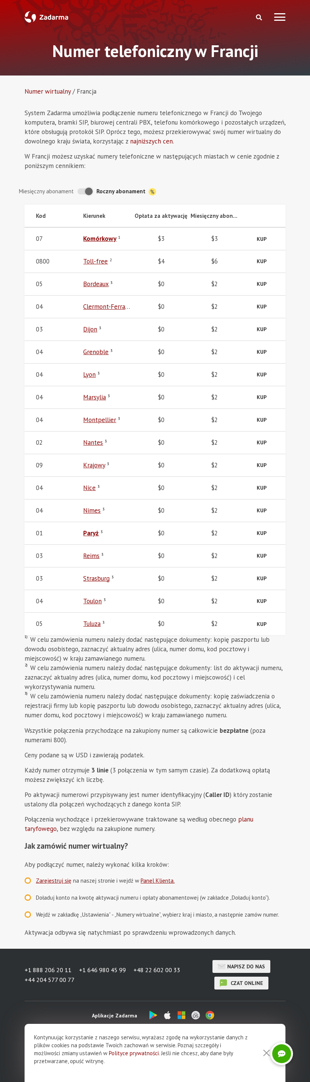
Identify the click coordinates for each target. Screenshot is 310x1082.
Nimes (92, 510)
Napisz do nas (246, 966)
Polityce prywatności (134, 1053)
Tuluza (92, 624)
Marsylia (94, 397)
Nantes (93, 442)
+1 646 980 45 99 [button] (102, 970)
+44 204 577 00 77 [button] (49, 979)
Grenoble (95, 352)
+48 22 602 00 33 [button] (156, 970)
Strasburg (96, 578)
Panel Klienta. (158, 880)
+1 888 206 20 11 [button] (48, 970)
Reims (91, 556)
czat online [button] (246, 983)
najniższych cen (151, 141)
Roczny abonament (121, 191)
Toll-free (95, 261)
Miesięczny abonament (46, 191)
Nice (89, 488)
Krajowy (94, 465)
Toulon (92, 601)
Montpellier (99, 420)
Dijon (90, 329)
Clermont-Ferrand (107, 306)
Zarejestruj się (53, 880)
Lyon (89, 374)
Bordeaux (95, 284)
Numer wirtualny (48, 91)
